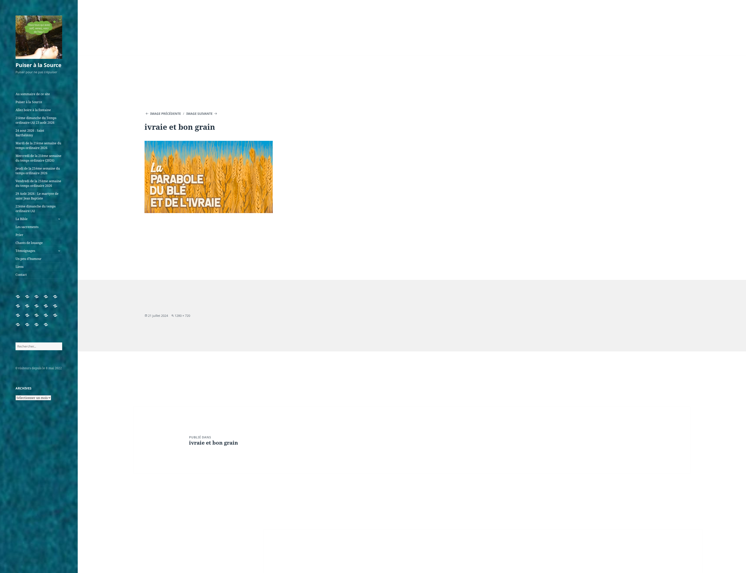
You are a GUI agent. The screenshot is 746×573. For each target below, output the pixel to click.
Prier (19, 235)
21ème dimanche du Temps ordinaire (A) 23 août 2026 (36, 120)
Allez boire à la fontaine (33, 110)
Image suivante (199, 113)
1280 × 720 (182, 315)
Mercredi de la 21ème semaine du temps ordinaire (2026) (38, 158)
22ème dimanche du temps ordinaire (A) (36, 208)
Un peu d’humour (29, 259)
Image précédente (165, 113)
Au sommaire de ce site (33, 94)
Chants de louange (29, 243)
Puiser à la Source (38, 65)
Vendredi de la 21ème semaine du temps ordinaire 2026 (38, 183)
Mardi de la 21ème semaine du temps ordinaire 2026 (38, 145)
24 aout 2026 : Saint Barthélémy (30, 132)
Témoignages (25, 251)
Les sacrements (27, 227)
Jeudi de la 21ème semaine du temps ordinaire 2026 (38, 170)
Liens (20, 267)
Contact (21, 275)
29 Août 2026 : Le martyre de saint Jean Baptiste (37, 196)
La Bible (22, 219)
